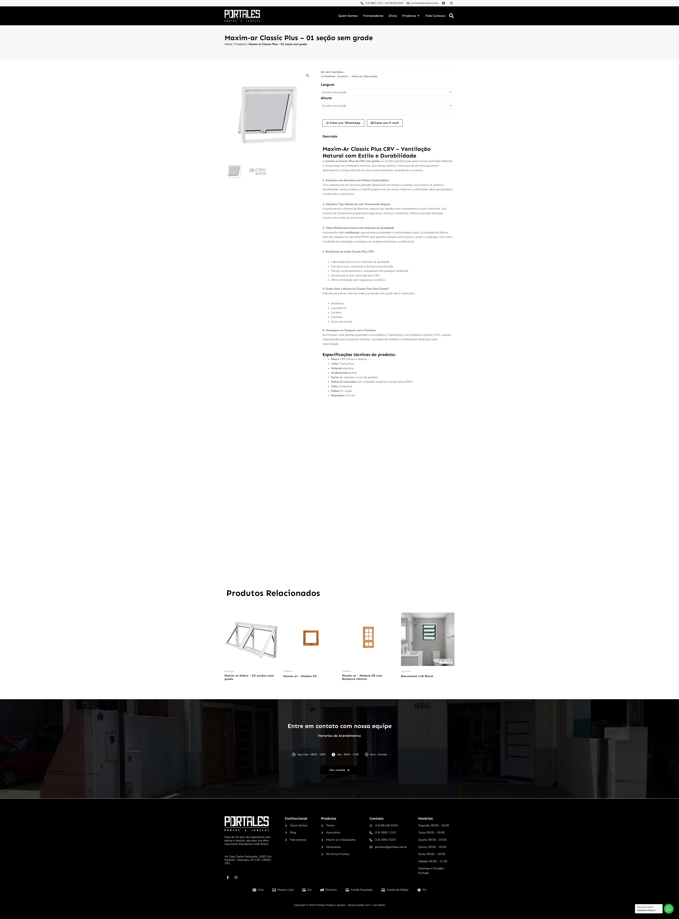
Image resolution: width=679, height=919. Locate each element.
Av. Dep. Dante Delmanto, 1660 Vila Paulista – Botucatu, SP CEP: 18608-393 (248, 860)
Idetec (381, 905)
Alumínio (343, 76)
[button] (451, 16)
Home (228, 44)
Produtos (240, 44)
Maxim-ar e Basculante (364, 76)
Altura (326, 98)
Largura (327, 84)
